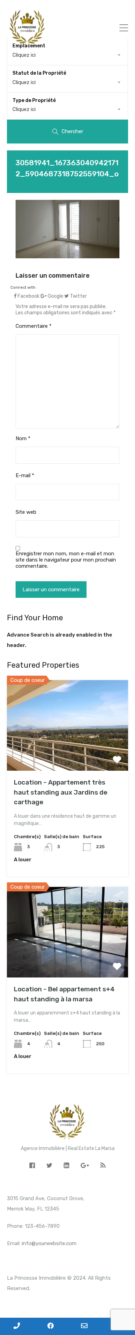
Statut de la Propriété (39, 73)
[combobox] (67, 82)
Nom (23, 438)
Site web (26, 512)
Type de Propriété (34, 100)
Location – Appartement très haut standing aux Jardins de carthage (60, 792)
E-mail (25, 475)
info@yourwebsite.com (49, 1243)
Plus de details (67, 752)
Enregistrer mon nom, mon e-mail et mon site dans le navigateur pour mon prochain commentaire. (66, 559)
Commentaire (34, 326)
